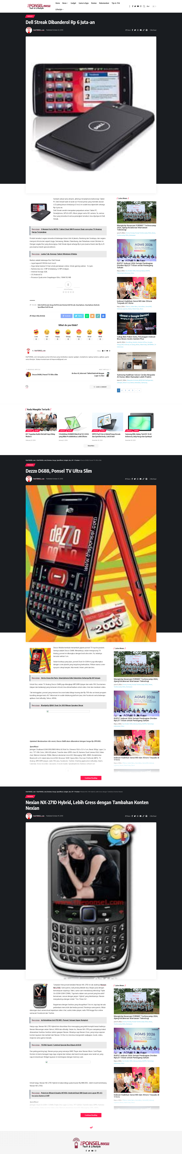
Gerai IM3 (149, 306)
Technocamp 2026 (122, 235)
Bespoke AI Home (133, 380)
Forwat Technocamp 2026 (143, 233)
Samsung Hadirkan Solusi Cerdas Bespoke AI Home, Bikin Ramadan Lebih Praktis (136, 376)
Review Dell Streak (68, 305)
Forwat (132, 233)
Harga (119, 344)
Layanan (125, 309)
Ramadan (138, 382)
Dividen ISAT (131, 271)
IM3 (122, 344)
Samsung (144, 382)
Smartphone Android (92, 305)
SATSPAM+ (150, 344)
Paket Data (135, 309)
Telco (132, 273)
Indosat (138, 271)
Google (149, 342)
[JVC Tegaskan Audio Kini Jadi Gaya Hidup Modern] (41, 422)
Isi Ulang (132, 344)
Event (128, 233)
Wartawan (132, 235)
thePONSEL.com (38, 30)
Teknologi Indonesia (123, 273)
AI (126, 271)
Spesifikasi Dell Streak (45, 307)
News (153, 233)
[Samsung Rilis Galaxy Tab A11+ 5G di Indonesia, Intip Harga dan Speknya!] (140, 422)
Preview (30, 465)
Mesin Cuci (126, 382)
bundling (129, 342)
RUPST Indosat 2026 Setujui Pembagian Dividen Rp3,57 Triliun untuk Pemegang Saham (135, 265)
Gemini (135, 342)
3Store (128, 306)
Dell (39, 305)
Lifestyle (119, 382)
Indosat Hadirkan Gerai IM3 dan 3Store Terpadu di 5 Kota (134, 302)
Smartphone (80, 305)
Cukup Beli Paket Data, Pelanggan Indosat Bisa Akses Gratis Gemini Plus (136, 338)
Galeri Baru (134, 306)
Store (141, 309)
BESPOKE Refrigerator (146, 380)
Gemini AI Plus (142, 342)
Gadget (30, 16)
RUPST (148, 271)
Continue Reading (91, 778)
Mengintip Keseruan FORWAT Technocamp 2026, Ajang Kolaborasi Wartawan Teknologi (136, 227)
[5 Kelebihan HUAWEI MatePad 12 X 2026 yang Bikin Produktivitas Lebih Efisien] (74, 422)
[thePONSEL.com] (39, 6)
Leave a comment (101, 387)
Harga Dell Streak (56, 305)
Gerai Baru (141, 306)
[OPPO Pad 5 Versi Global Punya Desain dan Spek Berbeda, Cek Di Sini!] (107, 422)
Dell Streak (45, 305)
